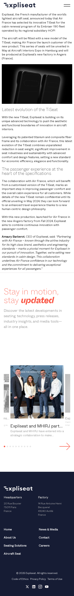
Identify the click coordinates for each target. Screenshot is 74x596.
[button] (4, 446)
